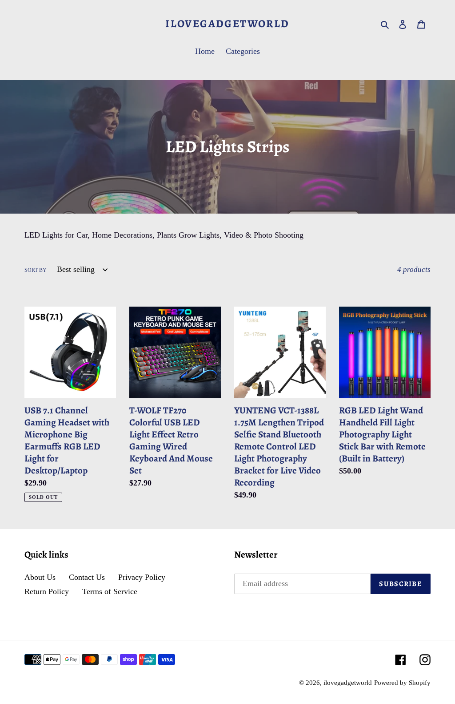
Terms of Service (109, 591)
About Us (40, 577)
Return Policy (46, 591)
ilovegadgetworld (227, 23)
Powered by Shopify (402, 682)
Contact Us (87, 577)
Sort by (35, 270)
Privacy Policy (141, 577)
